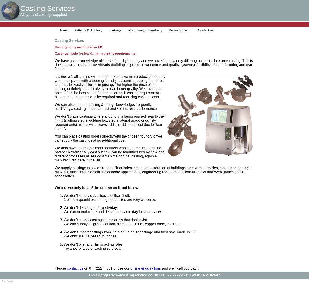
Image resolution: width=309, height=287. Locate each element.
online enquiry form (145, 268)
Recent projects (180, 30)
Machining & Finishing (145, 30)
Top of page (7, 281)
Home (63, 30)
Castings (115, 30)
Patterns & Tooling (88, 30)
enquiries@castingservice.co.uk (129, 275)
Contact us (205, 30)
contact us (75, 268)
